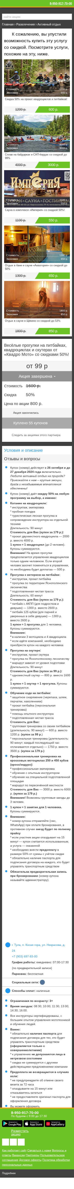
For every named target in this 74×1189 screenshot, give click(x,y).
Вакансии (18, 1155)
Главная (8, 24)
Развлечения (25, 24)
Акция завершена (36, 376)
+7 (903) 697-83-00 (24, 956)
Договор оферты (30, 1160)
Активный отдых (49, 24)
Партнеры (32, 1155)
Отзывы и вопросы (22, 458)
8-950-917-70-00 (61, 3)
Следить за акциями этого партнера (36, 435)
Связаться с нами (39, 1150)
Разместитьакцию (20, 1132)
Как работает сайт (14, 1150)
